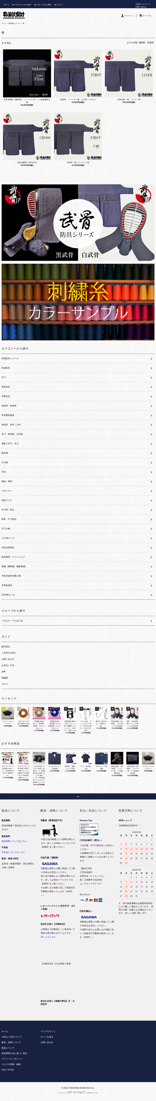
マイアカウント (48, 1031)
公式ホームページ (142, 4)
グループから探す (44, 5)
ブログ (5, 684)
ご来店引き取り (9, 653)
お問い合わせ (140, 7)
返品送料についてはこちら (14, 841)
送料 (4, 671)
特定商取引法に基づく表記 (14, 1053)
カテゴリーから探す (23, 5)
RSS (4, 1070)
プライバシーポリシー (12, 1059)
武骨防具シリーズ (14, 23)
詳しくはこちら (48, 937)
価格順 (142, 42)
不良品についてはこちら (13, 852)
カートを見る (47, 1037)
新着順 (150, 42)
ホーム (6, 5)
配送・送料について (11, 1042)
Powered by (62, 1093)
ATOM (11, 1070)
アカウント (129, 16)
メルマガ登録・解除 (11, 1064)
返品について (8, 1048)
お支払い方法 (8, 665)
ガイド (60, 5)
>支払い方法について (12, 1037)
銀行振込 (6, 646)
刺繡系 (5, 678)
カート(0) (146, 16)
